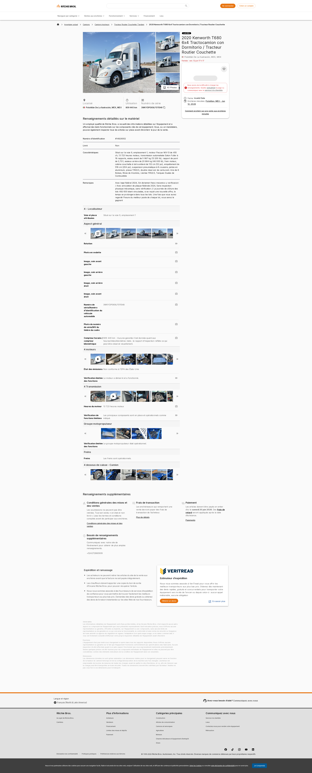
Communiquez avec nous (245, 700)
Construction (160, 718)
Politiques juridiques (89, 754)
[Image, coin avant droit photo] (176, 293)
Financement (149, 16)
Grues (158, 743)
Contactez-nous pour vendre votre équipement (223, 726)
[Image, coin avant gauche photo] (176, 261)
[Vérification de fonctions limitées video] (176, 415)
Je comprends (259, 766)
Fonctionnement (116, 16)
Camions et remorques (164, 726)
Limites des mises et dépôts (116, 731)
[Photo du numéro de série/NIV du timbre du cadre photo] (176, 324)
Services (133, 16)
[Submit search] (186, 5)
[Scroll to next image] (177, 233)
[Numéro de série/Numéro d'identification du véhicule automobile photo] (176, 304)
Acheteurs (110, 718)
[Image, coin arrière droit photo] (176, 283)
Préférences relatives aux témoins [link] (112, 754)
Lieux (208, 722)
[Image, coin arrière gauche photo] (176, 272)
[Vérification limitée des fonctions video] (176, 378)
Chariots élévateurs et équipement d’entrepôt (172, 739)
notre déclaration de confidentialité (223, 766)
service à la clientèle (214, 90)
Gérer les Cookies (196, 766)
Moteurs (159, 735)
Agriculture (160, 731)
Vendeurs (109, 722)
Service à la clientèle (213, 718)
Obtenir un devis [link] (169, 601)
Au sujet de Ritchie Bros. (65, 718)
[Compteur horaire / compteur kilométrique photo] (176, 338)
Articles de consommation (165, 722)
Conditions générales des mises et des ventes (104, 525)
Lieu (161, 16)
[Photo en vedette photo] (176, 252)
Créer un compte (246, 6)
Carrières (60, 722)
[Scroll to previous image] (85, 233)
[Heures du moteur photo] (176, 406)
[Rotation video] (176, 243)
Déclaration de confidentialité (67, 754)
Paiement (109, 735)
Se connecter (228, 6)
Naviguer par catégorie (67, 16)
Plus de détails (142, 517)
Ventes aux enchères (93, 16)
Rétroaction (210, 731)
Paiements (190, 520)
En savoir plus (218, 601)
